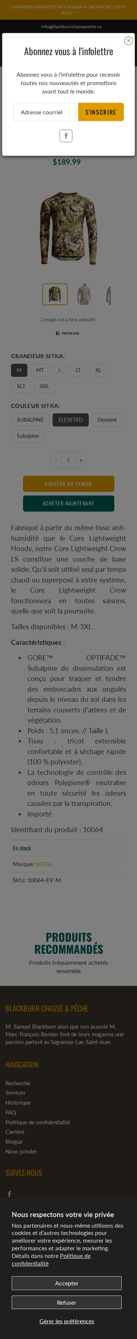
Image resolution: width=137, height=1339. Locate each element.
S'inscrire (101, 111)
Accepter (67, 1282)
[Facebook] (66, 135)
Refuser (66, 1302)
